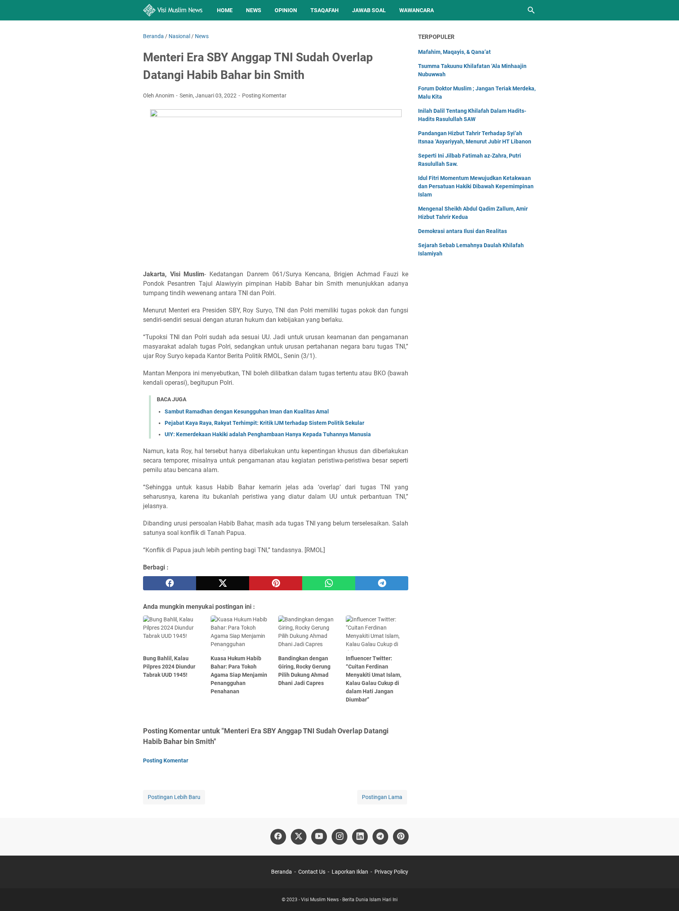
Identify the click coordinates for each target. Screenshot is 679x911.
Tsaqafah (324, 10)
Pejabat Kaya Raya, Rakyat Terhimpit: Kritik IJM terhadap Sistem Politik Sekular (264, 423)
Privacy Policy (391, 872)
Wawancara (416, 10)
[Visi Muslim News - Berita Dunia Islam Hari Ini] (172, 10)
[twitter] (222, 583)
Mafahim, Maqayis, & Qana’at (454, 52)
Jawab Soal (369, 10)
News (253, 10)
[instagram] (339, 837)
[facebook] (169, 583)
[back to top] (663, 893)
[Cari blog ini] (531, 10)
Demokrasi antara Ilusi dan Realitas (462, 231)
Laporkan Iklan (350, 872)
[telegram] (381, 583)
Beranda (281, 872)
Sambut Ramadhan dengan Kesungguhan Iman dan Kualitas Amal (247, 411)
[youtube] (319, 837)
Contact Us (311, 872)
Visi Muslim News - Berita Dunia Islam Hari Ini (349, 899)
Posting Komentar (264, 95)
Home (225, 10)
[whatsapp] (328, 583)
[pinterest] (275, 583)
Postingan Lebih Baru (174, 797)
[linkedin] (360, 837)
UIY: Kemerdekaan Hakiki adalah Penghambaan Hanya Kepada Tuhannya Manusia (268, 434)
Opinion (286, 10)
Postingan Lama (382, 797)
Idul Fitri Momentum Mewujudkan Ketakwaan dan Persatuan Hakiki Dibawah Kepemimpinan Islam (476, 186)
